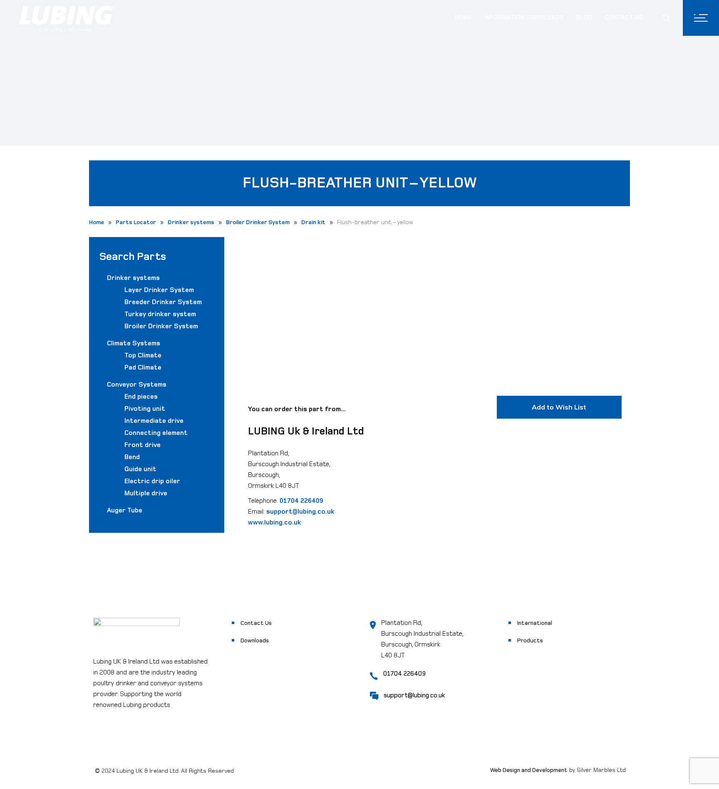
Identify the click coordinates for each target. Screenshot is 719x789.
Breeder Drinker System (163, 302)
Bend (132, 457)
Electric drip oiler (152, 481)
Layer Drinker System (159, 290)
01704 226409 (301, 501)
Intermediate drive (153, 421)
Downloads (254, 640)
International (534, 623)
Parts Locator (136, 222)
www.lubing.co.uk (274, 523)
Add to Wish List (559, 407)
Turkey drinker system (160, 314)
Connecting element (156, 433)
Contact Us (256, 623)
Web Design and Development (529, 770)
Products (530, 640)
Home (96, 222)
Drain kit (313, 222)
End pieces (141, 397)
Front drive (142, 445)
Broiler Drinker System (258, 222)
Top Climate (142, 356)
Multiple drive (145, 493)
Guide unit (140, 469)
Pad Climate (142, 368)
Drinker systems (191, 222)
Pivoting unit (144, 409)
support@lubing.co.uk (300, 512)
